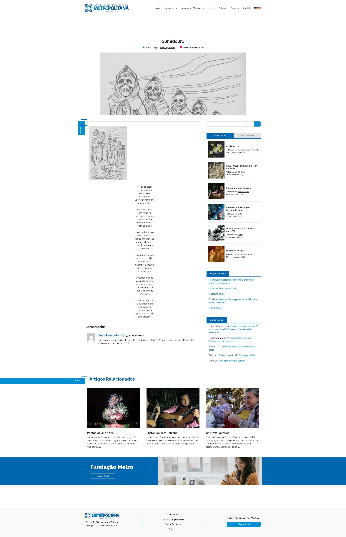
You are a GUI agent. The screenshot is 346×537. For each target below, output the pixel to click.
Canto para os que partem (232, 360)
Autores (222, 8)
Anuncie (235, 8)
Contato (247, 8)
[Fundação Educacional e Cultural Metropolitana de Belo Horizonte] (107, 8)
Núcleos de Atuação (191, 8)
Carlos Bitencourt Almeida (248, 150)
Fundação (169, 8)
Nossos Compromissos (173, 519)
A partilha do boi (217, 294)
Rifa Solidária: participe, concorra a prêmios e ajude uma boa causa (231, 281)
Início (157, 8)
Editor (240, 214)
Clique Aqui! (103, 476)
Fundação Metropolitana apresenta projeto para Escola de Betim (233, 301)
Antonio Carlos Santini (246, 254)
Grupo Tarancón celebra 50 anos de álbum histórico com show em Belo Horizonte (233, 329)
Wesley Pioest (243, 192)
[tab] (220, 135)
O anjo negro (215, 308)
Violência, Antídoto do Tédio (223, 288)
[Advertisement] (173, 25)
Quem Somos (173, 514)
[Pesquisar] (257, 124)
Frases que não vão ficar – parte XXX (237, 355)
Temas (210, 8)
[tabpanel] (234, 202)
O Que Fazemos (173, 524)
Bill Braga (241, 172)
